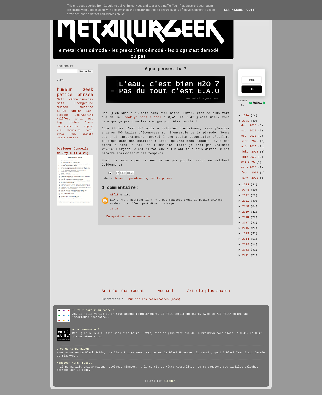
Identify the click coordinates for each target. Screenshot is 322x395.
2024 (246, 184)
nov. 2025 (249, 130)
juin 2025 (249, 156)
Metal (61, 99)
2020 (246, 206)
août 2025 (249, 146)
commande (72, 137)
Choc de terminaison (73, 348)
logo (60, 122)
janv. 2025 (250, 177)
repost (88, 126)
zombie (74, 122)
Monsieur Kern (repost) (75, 362)
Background (84, 103)
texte (61, 111)
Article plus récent (123, 291)
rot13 (89, 130)
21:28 (114, 208)
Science (86, 107)
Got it (251, 10)
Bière (89, 122)
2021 (246, 200)
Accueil (165, 291)
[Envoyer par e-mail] (118, 173)
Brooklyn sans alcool (142, 117)
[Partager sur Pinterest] (132, 173)
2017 (246, 222)
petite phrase (161, 178)
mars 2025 (249, 167)
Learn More (233, 10)
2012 (246, 249)
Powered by (242, 103)
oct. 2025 (249, 135)
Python (61, 137)
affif (114, 194)
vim (59, 130)
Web (90, 118)
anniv (79, 118)
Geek (88, 89)
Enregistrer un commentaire (128, 216)
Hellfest (63, 118)
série (60, 134)
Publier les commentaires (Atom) (154, 299)
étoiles (63, 114)
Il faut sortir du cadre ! (93, 310)
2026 (246, 115)
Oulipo (76, 111)
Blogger (169, 381)
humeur (120, 178)
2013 (246, 244)
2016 (246, 228)
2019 (246, 211)
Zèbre (73, 99)
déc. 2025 (249, 125)
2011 (246, 255)
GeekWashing (84, 114)
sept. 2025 (250, 141)
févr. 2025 (250, 172)
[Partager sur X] (125, 173)
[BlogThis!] (121, 173)
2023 (246, 190)
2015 (246, 233)
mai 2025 (248, 162)
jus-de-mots (138, 178)
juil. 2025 (250, 151)
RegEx (73, 134)
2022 (246, 195)
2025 (246, 120)
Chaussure (73, 130)
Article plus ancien (208, 291)
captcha (88, 134)
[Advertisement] (166, 257)
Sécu (89, 111)
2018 (246, 217)
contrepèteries (67, 126)
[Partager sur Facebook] (128, 173)
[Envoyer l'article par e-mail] (110, 173)
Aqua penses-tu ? (85, 329)
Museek (62, 107)
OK (252, 89)
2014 (246, 238)
